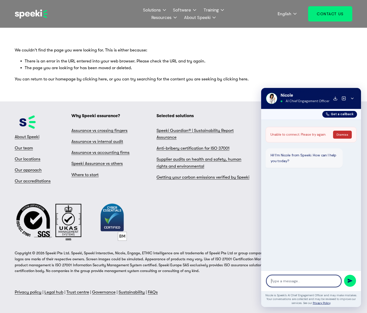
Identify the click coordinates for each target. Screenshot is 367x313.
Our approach (28, 170)
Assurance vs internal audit (97, 141)
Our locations (27, 159)
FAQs (153, 292)
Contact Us (330, 14)
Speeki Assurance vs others (97, 163)
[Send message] (350, 281)
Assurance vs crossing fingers (99, 130)
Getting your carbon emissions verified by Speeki (203, 177)
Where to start (85, 174)
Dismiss (342, 135)
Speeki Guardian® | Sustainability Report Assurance (195, 134)
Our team (24, 148)
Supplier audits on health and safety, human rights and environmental (199, 162)
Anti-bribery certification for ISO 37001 (193, 148)
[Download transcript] (335, 98)
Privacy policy (28, 292)
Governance (104, 292)
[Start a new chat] (344, 98)
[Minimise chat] (352, 98)
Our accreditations (33, 181)
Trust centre (77, 292)
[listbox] (284, 14)
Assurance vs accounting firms (100, 152)
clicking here (95, 79)
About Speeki (27, 136)
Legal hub (53, 292)
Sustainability (132, 292)
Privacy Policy (321, 303)
